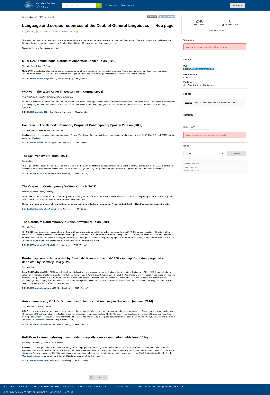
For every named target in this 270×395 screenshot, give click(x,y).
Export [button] (236, 153)
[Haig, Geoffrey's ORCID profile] (36, 31)
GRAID (141, 353)
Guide (119, 386)
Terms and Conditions (77, 386)
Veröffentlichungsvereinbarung (38, 386)
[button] (214, 103)
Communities (111, 5)
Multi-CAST (142, 135)
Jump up (101, 377)
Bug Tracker (134, 386)
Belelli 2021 (155, 166)
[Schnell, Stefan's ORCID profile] (76, 31)
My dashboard (127, 5)
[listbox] (199, 127)
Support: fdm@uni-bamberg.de (164, 386)
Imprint (69, 392)
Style (185, 127)
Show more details (216, 30)
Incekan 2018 (43, 199)
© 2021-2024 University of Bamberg (26, 392)
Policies (9, 386)
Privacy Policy (103, 386)
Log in (239, 5)
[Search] (99, 5)
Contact (55, 392)
